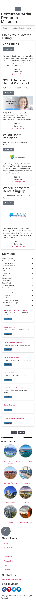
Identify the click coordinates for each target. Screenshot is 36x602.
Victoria (10, 522)
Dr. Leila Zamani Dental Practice (14, 418)
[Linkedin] (18, 589)
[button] (8, 319)
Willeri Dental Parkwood (12, 136)
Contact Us (8, 557)
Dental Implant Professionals (13, 342)
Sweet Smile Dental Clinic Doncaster (16, 310)
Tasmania (25, 503)
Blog (5, 552)
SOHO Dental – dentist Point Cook (16, 81)
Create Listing (9, 548)
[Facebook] (4, 589)
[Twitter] (14, 589)
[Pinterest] (9, 589)
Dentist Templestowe (10, 405)
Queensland (26, 483)
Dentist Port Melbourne (11, 357)
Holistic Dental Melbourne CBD (14, 388)
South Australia (10, 503)
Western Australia (25, 522)
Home (6, 543)
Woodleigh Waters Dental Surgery (16, 189)
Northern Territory (10, 483)
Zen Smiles (11, 44)
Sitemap (7, 570)
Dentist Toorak (9, 373)
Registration (8, 561)
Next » (21, 432)
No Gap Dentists (9, 327)
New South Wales (25, 461)
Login (6, 565)
